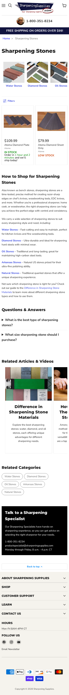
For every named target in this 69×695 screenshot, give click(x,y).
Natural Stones (13, 492)
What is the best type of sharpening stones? (30, 322)
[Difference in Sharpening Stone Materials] (28, 384)
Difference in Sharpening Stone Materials (28, 412)
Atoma (7, 148)
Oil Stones (10, 484)
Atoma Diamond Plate (16, 145)
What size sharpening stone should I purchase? (30, 337)
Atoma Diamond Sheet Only (51, 146)
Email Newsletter (11, 649)
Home (6, 38)
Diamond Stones (36, 476)
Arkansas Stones (32, 484)
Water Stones (12, 476)
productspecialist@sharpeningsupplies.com (29, 545)
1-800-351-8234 (15, 541)
